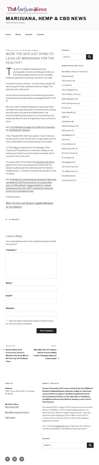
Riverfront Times (68, 153)
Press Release (68, 144)
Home (8, 34)
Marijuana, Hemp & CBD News (46, 18)
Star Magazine (67, 162)
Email (9, 296)
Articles (28, 34)
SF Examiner (67, 158)
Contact (40, 34)
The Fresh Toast (68, 167)
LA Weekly (14, 219)
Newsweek (66, 130)
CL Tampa (66, 85)
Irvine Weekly (67, 112)
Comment (11, 250)
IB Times (65, 108)
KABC (64, 117)
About (18, 34)
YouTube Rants (68, 180)
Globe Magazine (68, 99)
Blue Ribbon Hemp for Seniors (74, 72)
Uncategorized (68, 176)
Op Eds (64, 139)
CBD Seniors (67, 81)
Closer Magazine (68, 90)
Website (10, 308)
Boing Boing (66, 76)
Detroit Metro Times (70, 94)
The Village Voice (69, 171)
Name (9, 283)
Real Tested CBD (68, 149)
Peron (16, 147)
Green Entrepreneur (70, 103)
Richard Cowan (30, 50)
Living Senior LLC (61, 426)
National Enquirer (68, 126)
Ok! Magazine (67, 135)
